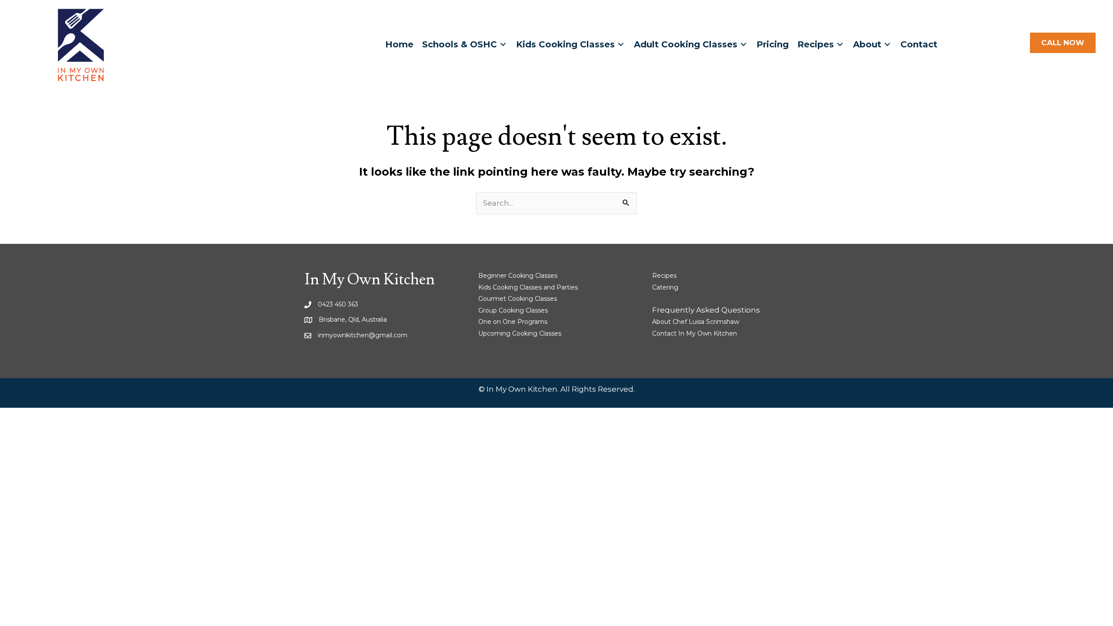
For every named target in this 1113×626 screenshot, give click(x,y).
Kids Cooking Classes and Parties (528, 287)
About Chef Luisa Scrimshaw (695, 322)
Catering (665, 287)
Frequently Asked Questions (706, 310)
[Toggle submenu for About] (887, 45)
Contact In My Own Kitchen (694, 333)
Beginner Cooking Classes (517, 276)
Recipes (664, 276)
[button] (1063, 43)
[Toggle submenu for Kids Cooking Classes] (621, 45)
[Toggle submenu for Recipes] (840, 45)
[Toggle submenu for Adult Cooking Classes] (743, 45)
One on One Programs (512, 322)
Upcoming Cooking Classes (519, 333)
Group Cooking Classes (513, 310)
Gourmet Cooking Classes (517, 299)
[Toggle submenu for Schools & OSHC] (503, 45)
